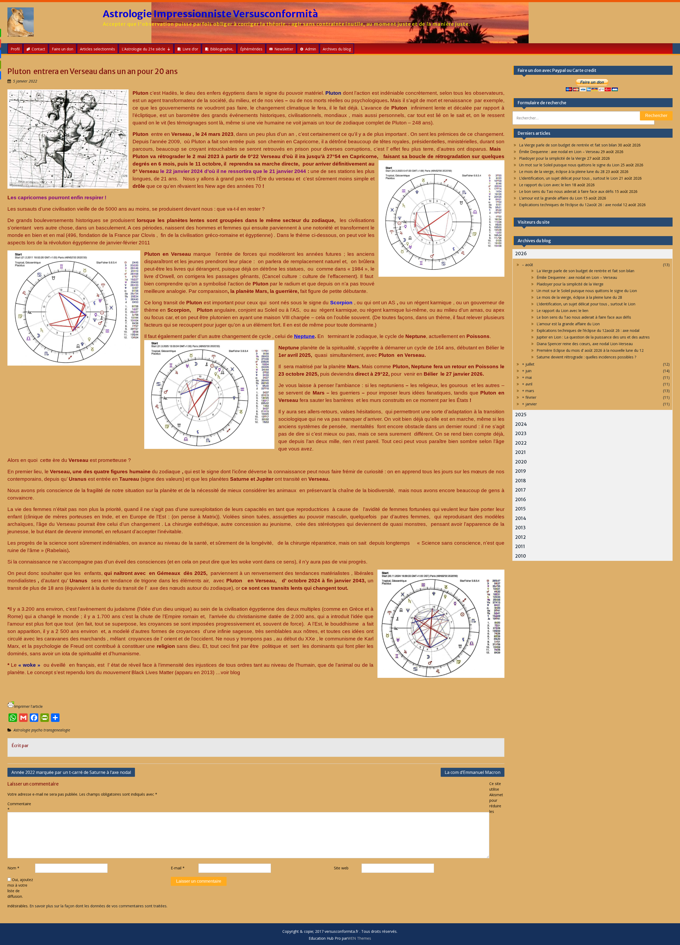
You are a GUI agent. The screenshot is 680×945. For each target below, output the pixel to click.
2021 (520, 452)
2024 (521, 424)
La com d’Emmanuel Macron (472, 772)
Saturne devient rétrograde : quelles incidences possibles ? (586, 356)
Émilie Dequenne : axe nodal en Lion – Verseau (559, 151)
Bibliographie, (221, 48)
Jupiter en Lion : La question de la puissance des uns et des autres (593, 337)
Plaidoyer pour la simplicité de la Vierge (552, 158)
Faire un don (62, 48)
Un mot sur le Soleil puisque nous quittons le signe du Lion (569, 164)
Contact (38, 48)
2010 (520, 556)
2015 (520, 509)
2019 (520, 471)
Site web (341, 867)
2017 (520, 490)
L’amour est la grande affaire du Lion (550, 198)
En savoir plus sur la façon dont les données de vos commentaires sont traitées (98, 905)
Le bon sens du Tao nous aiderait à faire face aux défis (566, 191)
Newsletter (283, 48)
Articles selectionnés (97, 48)
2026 (521, 254)
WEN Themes (359, 938)
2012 (520, 537)
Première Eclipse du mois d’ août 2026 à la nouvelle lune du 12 (590, 350)
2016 (520, 499)
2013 (520, 528)
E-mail (178, 867)
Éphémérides (251, 48)
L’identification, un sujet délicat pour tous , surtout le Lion (568, 178)
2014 (520, 518)
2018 (520, 481)
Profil (15, 48)
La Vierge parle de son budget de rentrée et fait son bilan (568, 145)
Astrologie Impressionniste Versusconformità (210, 14)
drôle (139, 186)
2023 (520, 433)
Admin (310, 48)
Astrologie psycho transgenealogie (42, 729)
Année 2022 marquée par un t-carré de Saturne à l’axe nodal (71, 772)
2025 (520, 415)
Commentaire (19, 806)
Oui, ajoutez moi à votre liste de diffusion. (20, 888)
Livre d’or (190, 48)
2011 (520, 546)
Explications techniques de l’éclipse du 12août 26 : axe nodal (570, 204)
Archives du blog (337, 48)
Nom (13, 867)
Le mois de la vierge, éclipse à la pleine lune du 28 (562, 171)
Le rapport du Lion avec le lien (545, 184)
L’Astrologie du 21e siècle (143, 48)
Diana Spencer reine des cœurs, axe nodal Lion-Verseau (585, 343)
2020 (521, 462)
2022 (521, 443)
